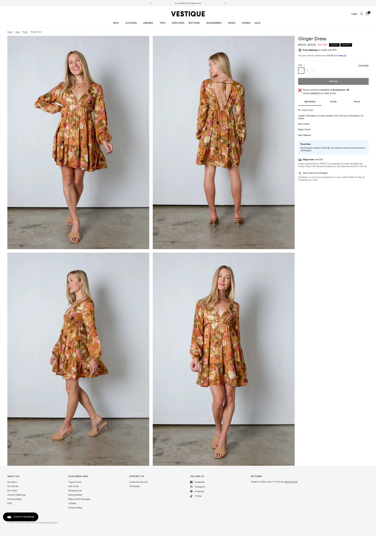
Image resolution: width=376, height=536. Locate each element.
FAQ (9, 503)
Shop (17, 32)
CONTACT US (136, 476)
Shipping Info (75, 490)
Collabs (72, 503)
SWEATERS (178, 22)
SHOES (231, 22)
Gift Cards (73, 486)
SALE (258, 22)
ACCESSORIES (213, 22)
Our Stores (12, 486)
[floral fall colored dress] (143, 42)
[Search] (361, 14)
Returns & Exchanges (79, 499)
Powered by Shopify (48, 522)
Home (9, 32)
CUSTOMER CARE (78, 476)
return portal (290, 481)
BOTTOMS (194, 22)
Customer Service (138, 482)
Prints (25, 32)
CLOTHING (131, 22)
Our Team (12, 490)
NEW (116, 22)
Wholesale (134, 486)
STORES (246, 22)
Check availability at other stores (319, 93)
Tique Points (74, 482)
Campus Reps (14, 499)
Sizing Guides (75, 494)
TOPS (162, 22)
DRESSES (148, 22)
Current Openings (16, 494)
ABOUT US (13, 476)
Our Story (12, 482)
